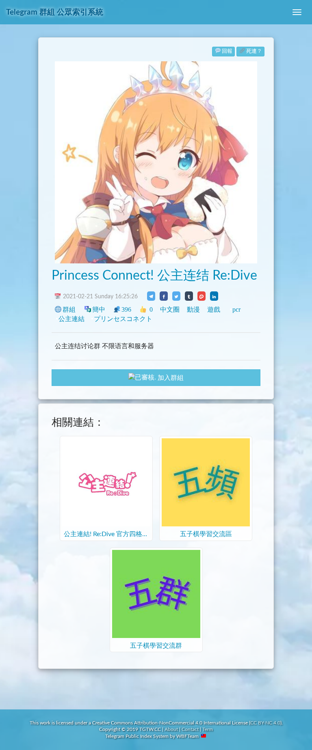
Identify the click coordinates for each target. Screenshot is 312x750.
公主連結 (71, 318)
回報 (227, 51)
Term (207, 729)
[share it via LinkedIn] (214, 295)
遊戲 (213, 309)
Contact (190, 729)
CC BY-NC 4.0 (265, 722)
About (171, 729)
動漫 (193, 309)
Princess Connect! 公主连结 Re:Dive (154, 275)
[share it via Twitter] (176, 295)
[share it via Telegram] (151, 295)
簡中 (98, 309)
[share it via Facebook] (164, 295)
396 (126, 309)
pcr (236, 309)
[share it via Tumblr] (189, 295)
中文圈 (170, 309)
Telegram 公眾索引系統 (54, 12)
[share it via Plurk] (201, 295)
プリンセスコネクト (123, 318)
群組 (69, 309)
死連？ (254, 51)
